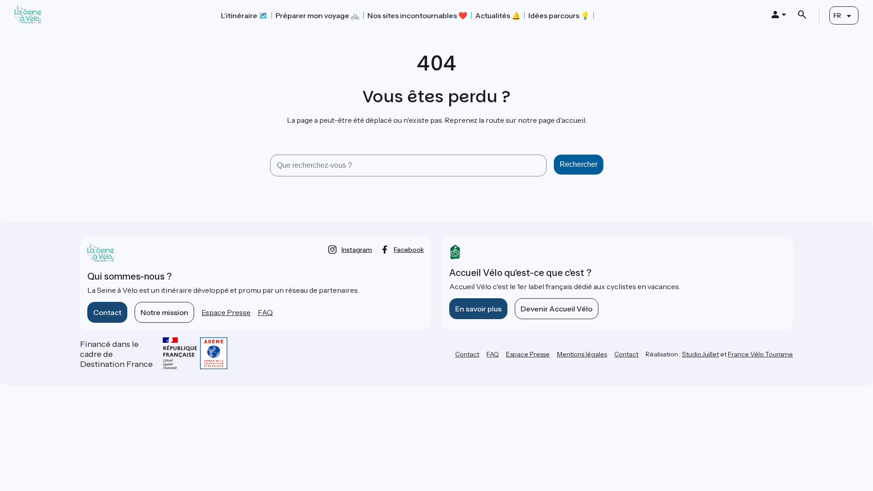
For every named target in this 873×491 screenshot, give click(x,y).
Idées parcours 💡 (559, 15)
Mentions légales (582, 354)
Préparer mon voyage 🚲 (318, 15)
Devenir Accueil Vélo (556, 308)
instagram (356, 250)
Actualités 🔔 (498, 15)
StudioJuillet (700, 354)
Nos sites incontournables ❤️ (417, 15)
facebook (409, 250)
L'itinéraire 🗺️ (244, 15)
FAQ (265, 312)
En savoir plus (478, 308)
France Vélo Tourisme (760, 354)
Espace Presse (226, 312)
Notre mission (164, 312)
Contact (107, 312)
